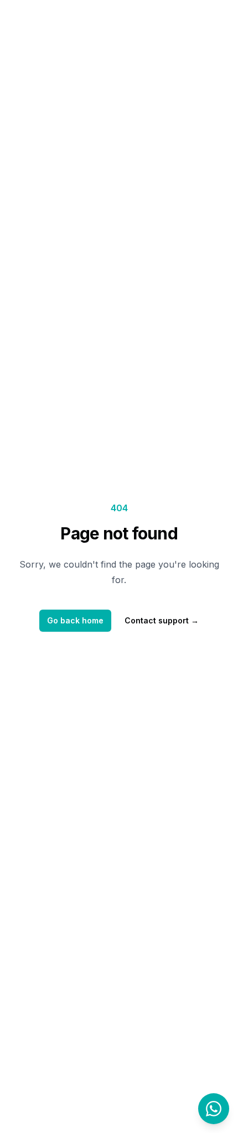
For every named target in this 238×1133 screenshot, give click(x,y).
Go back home (75, 620)
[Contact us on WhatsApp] (213, 1108)
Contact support (162, 620)
